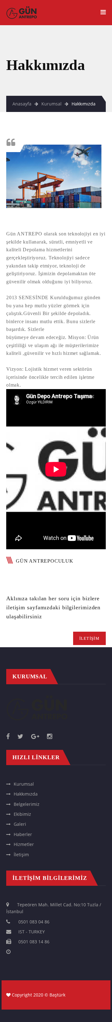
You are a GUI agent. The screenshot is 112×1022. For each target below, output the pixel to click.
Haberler (23, 834)
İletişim (21, 854)
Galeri (20, 824)
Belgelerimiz (27, 804)
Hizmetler (24, 844)
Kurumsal (51, 104)
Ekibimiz (22, 814)
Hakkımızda (26, 794)
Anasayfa (21, 104)
